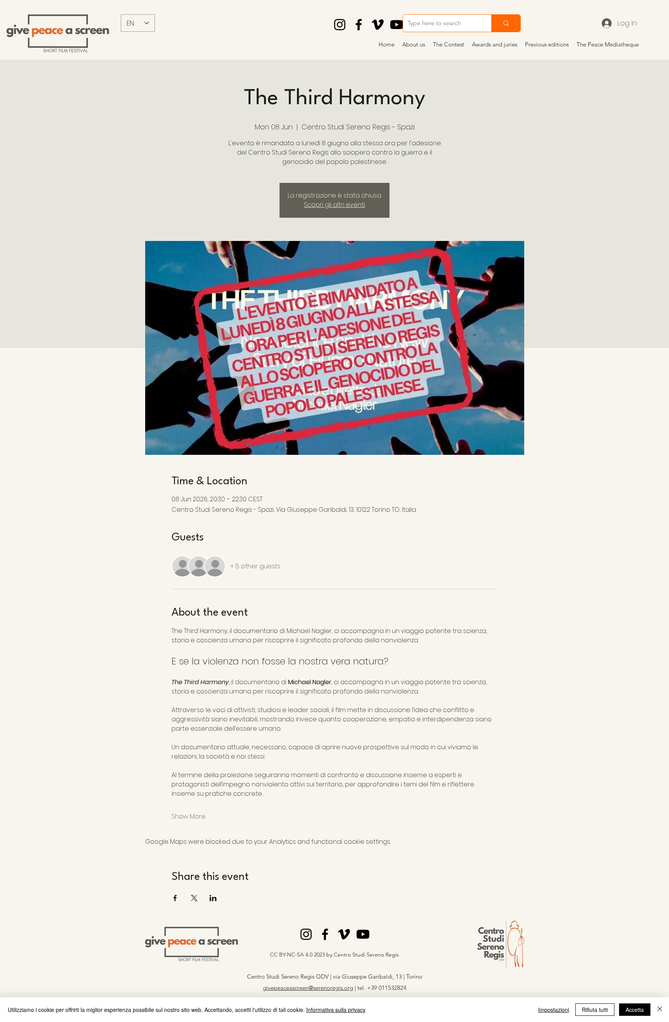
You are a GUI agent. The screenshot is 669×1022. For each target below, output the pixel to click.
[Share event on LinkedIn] (213, 898)
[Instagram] (339, 24)
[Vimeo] (377, 24)
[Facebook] (358, 24)
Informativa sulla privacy (335, 1009)
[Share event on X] (194, 898)
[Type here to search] (505, 23)
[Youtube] (396, 24)
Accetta (635, 1009)
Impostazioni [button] (553, 1009)
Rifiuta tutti (595, 1009)
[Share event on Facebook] (175, 898)
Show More (189, 816)
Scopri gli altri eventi (334, 204)
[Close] (659, 1009)
